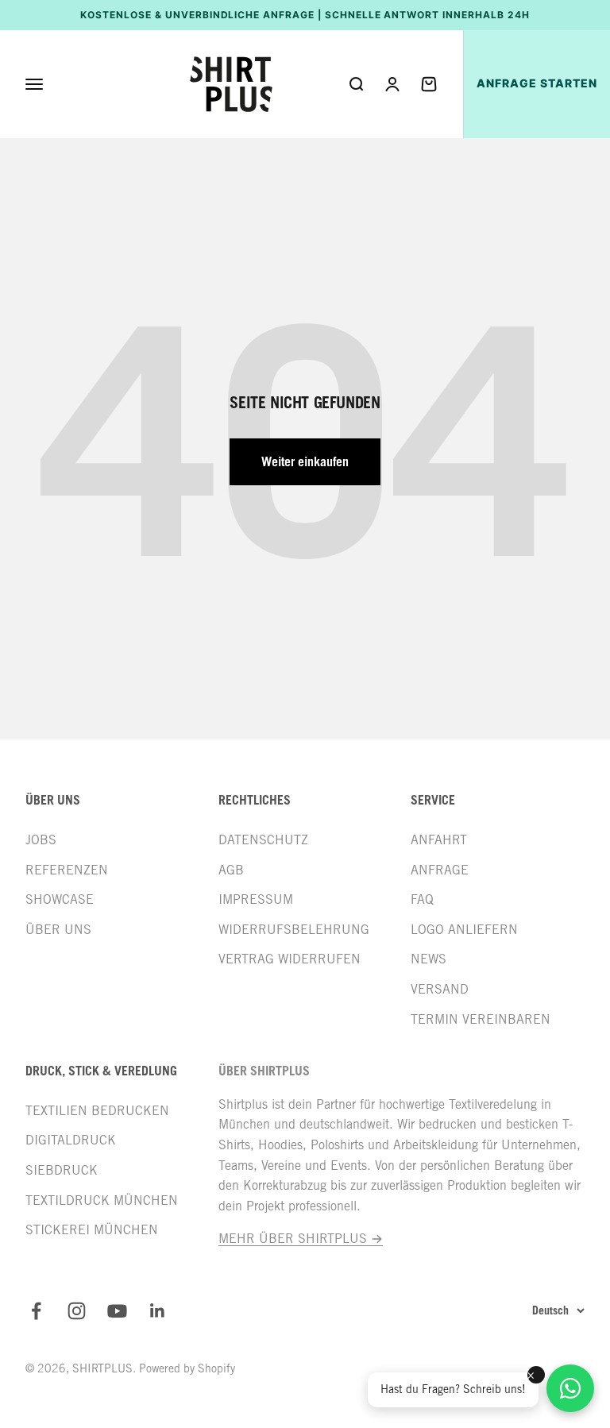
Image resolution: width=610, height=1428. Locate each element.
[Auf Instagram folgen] (76, 1311)
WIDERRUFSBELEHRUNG (293, 929)
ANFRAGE (440, 870)
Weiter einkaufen (305, 461)
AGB (231, 870)
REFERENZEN (66, 870)
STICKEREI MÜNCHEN (91, 1229)
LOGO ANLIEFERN (464, 929)
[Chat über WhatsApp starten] (570, 1388)
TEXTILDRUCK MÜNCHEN (101, 1200)
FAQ (422, 899)
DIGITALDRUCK (70, 1140)
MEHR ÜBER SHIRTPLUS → (300, 1238)
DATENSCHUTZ (263, 839)
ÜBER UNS (58, 929)
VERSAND (440, 989)
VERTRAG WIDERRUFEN (289, 959)
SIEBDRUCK (61, 1170)
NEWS (428, 959)
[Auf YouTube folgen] (117, 1311)
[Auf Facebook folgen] (36, 1311)
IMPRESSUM (255, 899)
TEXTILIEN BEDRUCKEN (97, 1110)
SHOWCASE (59, 899)
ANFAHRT (439, 839)
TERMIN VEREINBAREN (480, 1019)
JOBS (40, 839)
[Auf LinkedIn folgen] (157, 1311)
